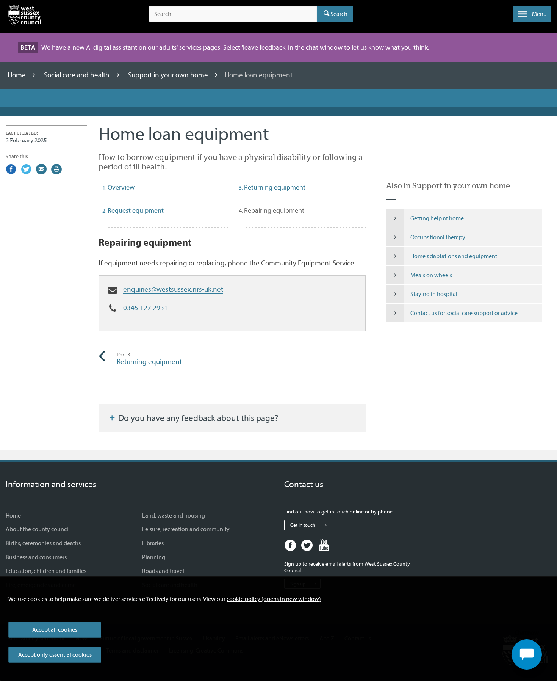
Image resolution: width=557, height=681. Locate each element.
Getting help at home (437, 218)
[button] (532, 14)
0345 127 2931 (145, 308)
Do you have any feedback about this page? (197, 418)
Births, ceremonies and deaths (43, 543)
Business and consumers (36, 557)
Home (17, 75)
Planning (153, 557)
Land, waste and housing (173, 515)
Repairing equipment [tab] (287, 210)
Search (338, 14)
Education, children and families (46, 571)
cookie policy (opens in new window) (274, 599)
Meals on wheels (431, 275)
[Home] (25, 16)
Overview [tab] (121, 187)
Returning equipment (149, 358)
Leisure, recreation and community (186, 529)
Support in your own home (169, 75)
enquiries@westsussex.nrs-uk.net (173, 289)
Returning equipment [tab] (274, 187)
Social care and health (77, 75)
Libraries (153, 543)
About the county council (38, 529)
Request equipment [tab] (136, 211)
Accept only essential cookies (55, 654)
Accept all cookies (54, 629)
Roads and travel (163, 571)
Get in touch (302, 525)
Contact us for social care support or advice (464, 313)
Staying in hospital (433, 294)
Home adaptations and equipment (453, 256)
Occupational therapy (437, 237)
